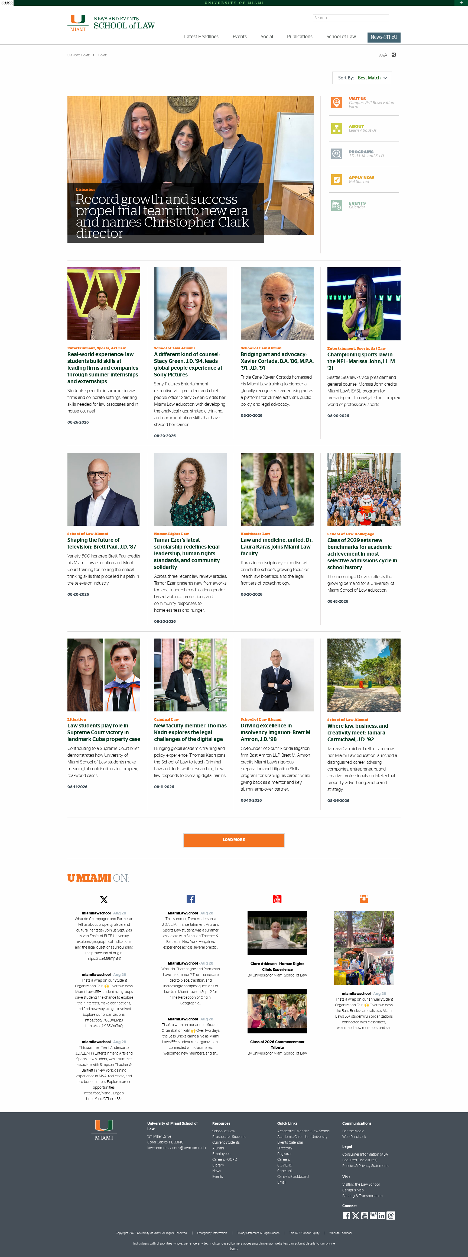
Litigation (85, 190)
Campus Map (353, 1190)
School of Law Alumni (174, 348)
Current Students (226, 1143)
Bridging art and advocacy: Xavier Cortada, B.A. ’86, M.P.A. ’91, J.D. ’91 (277, 361)
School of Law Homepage (350, 534)
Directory (284, 1148)
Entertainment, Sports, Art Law (96, 348)
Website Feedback (340, 1233)
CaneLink (285, 1171)
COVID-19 (284, 1165)
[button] (456, 1242)
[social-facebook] (346, 1216)
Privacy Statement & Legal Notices (258, 1233)
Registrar (284, 1154)
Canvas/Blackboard (293, 1177)
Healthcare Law (255, 534)
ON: (98, 879)
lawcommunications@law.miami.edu (176, 1148)
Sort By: (359, 78)
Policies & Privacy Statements (365, 1166)
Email (281, 1182)
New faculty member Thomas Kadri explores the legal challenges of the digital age (190, 732)
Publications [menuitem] (300, 36)
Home (102, 55)
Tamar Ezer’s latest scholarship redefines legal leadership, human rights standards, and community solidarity (187, 553)
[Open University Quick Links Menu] (461, 3)
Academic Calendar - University (302, 1137)
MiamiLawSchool (183, 913)
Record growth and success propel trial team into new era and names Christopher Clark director (162, 217)
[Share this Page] (390, 58)
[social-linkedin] (381, 1216)
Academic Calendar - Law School (303, 1131)
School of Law (223, 1131)
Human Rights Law (171, 534)
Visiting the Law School (361, 1185)
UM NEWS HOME (78, 55)
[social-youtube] (364, 1216)
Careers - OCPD (224, 1160)
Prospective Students (229, 1137)
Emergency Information (212, 1233)
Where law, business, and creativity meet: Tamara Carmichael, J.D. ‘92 (357, 732)
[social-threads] (390, 1215)
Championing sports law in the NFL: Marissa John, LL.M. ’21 (361, 361)
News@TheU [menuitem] (384, 37)
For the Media (353, 1131)
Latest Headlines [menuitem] (201, 36)
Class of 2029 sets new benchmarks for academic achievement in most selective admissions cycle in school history (362, 554)
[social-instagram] (373, 1216)
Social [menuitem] (267, 36)
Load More (234, 840)
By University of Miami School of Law (277, 975)
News (216, 1171)
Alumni (218, 1148)
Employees (221, 1154)
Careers (283, 1160)
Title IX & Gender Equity (304, 1233)
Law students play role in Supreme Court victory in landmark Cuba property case (103, 732)
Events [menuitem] (240, 36)
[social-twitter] (355, 1215)
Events (217, 1177)
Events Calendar (290, 1143)
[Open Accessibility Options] (7, 3)
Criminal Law (166, 719)
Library (218, 1165)
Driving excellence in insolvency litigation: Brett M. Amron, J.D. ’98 (276, 732)
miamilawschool (96, 913)
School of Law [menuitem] (341, 36)
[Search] (395, 18)
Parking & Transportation (362, 1196)
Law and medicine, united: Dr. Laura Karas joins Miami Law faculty (277, 546)
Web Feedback (354, 1137)
